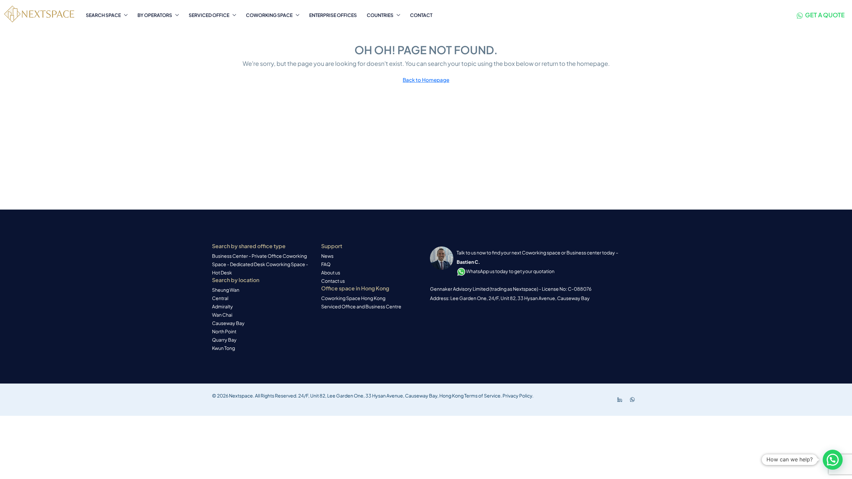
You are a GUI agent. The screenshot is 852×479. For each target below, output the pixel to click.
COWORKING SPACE (269, 15)
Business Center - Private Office (247, 256)
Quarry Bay (224, 340)
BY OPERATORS (154, 15)
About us (330, 272)
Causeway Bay (228, 323)
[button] (833, 460)
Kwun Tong (223, 348)
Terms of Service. (483, 396)
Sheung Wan (225, 290)
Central (220, 298)
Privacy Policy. (517, 396)
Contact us (333, 281)
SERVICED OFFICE (209, 15)
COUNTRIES (380, 15)
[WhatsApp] (633, 399)
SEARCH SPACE (103, 15)
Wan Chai (222, 315)
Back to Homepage (426, 80)
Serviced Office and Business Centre (361, 306)
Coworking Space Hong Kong (353, 298)
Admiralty (222, 306)
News (327, 256)
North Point (224, 331)
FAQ (325, 264)
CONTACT (421, 15)
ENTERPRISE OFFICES (333, 15)
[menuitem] (820, 15)
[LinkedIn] (621, 399)
